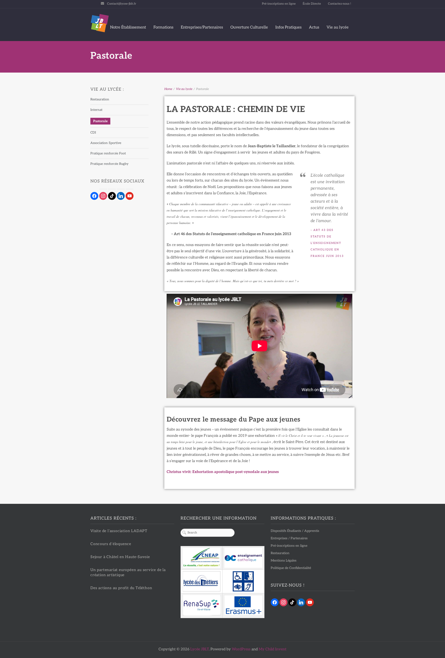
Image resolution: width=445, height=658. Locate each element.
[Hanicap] (243, 581)
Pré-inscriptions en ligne (279, 4)
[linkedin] (121, 196)
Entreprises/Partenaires (202, 27)
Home (168, 89)
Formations (163, 27)
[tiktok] (112, 196)
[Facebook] (275, 602)
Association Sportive (105, 143)
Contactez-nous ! (339, 4)
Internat (96, 110)
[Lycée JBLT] (99, 23)
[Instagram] (283, 602)
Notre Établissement (128, 27)
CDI (93, 132)
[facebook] (94, 196)
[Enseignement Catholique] (243, 558)
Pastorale (100, 121)
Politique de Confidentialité (291, 568)
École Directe (312, 4)
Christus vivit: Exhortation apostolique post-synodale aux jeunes (223, 472)
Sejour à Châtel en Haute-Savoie (120, 557)
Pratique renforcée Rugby (109, 164)
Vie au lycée (338, 27)
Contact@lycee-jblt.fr (121, 4)
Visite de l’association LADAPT (118, 531)
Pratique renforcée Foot (108, 153)
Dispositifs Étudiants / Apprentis (295, 531)
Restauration (99, 99)
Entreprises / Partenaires (289, 538)
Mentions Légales (283, 560)
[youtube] (130, 196)
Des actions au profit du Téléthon (121, 588)
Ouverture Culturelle (249, 27)
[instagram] (103, 196)
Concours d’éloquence (110, 544)
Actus (314, 27)
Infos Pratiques (288, 27)
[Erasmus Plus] (243, 605)
